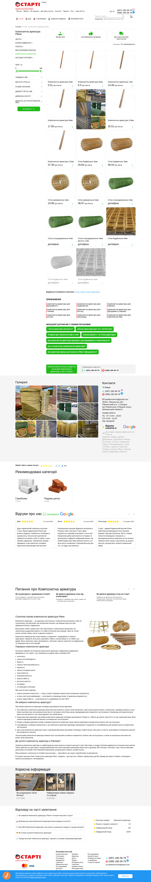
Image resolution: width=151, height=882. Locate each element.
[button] (128, 514)
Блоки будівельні (23, 43)
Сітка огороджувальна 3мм (120, 200)
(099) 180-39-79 (124, 13)
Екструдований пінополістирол (93, 855)
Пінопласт (124, 19)
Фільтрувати (27, 109)
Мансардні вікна (77, 868)
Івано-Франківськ (93, 292)
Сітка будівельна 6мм (117, 238)
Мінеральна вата (62, 864)
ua (111, 11)
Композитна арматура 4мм (60, 82)
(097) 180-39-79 (124, 10)
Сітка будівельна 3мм (117, 161)
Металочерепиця (109, 19)
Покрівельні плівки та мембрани (94, 859)
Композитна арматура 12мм (61, 161)
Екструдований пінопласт (61, 867)
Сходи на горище (94, 862)
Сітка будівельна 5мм (87, 279)
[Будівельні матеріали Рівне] (27, 4)
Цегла (118, 19)
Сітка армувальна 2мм (58, 200)
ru (114, 11)
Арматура (75, 856)
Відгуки (26, 11)
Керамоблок (60, 860)
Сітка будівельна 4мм (57, 279)
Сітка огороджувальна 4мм (60, 238)
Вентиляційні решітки (25, 50)
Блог (72, 11)
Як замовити (34, 11)
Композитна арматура (25, 54)
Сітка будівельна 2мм (87, 161)
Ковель (83, 292)
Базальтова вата (62, 854)
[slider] (16, 71)
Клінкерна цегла (77, 862)
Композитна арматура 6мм (90, 82)
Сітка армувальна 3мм (88, 200)
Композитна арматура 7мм (120, 82)
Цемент (74, 860)
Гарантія (66, 11)
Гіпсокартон (60, 858)
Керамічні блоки (77, 866)
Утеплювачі (60, 856)
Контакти (58, 11)
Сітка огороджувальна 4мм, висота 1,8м (90, 239)
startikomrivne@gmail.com (116, 399)
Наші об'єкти (80, 11)
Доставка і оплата (47, 11)
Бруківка (75, 854)
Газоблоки (59, 862)
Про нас (19, 11)
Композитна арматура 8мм (60, 120)
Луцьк (77, 292)
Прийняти (125, 876)
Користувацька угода (38, 877)
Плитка (18, 46)
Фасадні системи (23, 58)
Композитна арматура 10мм (121, 120)
